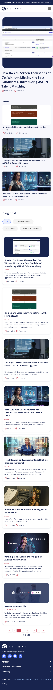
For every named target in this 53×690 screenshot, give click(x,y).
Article (6, 270)
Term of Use (6, 679)
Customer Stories (23, 222)
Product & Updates (31, 228)
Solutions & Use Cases (11, 667)
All (7, 222)
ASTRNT (5, 662)
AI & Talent (10, 228)
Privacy (4, 684)
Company (6, 671)
